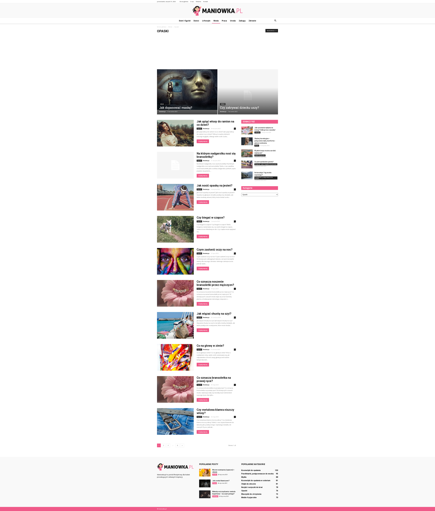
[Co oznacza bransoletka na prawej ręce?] (175, 389)
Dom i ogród (184, 20)
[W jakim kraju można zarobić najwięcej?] (247, 153)
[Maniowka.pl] (217, 11)
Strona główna (184, 1)
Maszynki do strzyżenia (251, 494)
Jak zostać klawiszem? (221, 481)
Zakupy (242, 20)
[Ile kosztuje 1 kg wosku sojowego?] (247, 175)
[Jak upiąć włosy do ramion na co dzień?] (175, 133)
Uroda (233, 20)
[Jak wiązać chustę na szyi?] (175, 325)
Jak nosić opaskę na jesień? (214, 185)
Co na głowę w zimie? (210, 345)
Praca (224, 20)
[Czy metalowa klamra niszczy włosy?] (175, 421)
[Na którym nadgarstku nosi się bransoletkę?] (175, 165)
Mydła (243, 477)
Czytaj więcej (202, 141)
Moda (216, 20)
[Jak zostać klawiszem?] (204, 483)
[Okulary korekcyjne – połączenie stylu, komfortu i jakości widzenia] (247, 141)
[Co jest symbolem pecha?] (247, 164)
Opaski (162, 104)
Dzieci (196, 20)
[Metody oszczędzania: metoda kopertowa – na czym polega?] (204, 494)
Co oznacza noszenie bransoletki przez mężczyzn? (215, 283)
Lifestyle (206, 20)
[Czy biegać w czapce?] (175, 229)
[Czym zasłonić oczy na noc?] (175, 261)
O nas (192, 1)
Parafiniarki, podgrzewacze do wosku (264, 178)
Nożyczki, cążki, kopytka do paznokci (266, 164)
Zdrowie (252, 20)
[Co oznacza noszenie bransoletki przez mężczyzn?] (175, 293)
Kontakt (205, 1)
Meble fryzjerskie (260, 155)
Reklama (198, 1)
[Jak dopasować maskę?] (187, 89)
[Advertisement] (217, 52)
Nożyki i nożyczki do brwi (251, 487)
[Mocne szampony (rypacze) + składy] (204, 472)
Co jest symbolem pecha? (264, 162)
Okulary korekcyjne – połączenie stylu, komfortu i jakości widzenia (264, 141)
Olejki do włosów (248, 484)
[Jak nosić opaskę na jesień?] (175, 197)
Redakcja (162, 111)
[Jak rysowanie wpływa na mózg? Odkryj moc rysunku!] (247, 130)
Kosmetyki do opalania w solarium (255, 480)
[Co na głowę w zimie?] (175, 357)
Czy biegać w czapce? (211, 217)
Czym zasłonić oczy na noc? (214, 249)
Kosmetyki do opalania (251, 470)
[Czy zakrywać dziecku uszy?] (248, 95)
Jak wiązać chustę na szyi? (214, 313)
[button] (275, 20)
